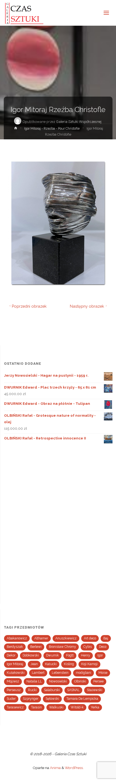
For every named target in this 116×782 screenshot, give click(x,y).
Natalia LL (34, 681)
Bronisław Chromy (62, 647)
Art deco (90, 638)
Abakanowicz (17, 638)
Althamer (41, 638)
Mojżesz (13, 681)
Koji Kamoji (89, 664)
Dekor (11, 655)
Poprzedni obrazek (29, 306)
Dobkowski (31, 655)
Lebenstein (60, 673)
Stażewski (94, 690)
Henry (85, 655)
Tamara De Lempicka (82, 699)
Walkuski (56, 707)
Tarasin (36, 707)
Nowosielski (58, 681)
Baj (105, 638)
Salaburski (52, 690)
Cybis (87, 647)
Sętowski (52, 699)
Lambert (38, 673)
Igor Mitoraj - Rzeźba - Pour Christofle (52, 128)
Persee (98, 681)
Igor (100, 655)
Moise (102, 673)
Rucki (32, 690)
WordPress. (74, 767)
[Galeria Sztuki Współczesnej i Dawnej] (26, 13)
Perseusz (14, 690)
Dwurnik (52, 655)
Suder (11, 699)
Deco (102, 647)
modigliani (83, 673)
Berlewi (36, 647)
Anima (55, 767)
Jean (34, 664)
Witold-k (77, 707)
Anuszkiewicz (66, 638)
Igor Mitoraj (15, 664)
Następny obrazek (87, 306)
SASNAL (73, 690)
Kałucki (51, 664)
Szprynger (30, 699)
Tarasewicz (15, 707)
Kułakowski (16, 673)
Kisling (69, 664)
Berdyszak (15, 647)
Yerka (95, 707)
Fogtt (70, 655)
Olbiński (80, 681)
